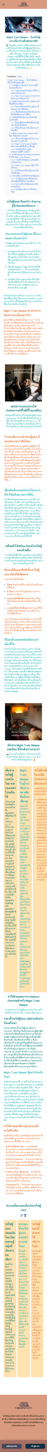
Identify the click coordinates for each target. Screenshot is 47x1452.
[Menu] (3, 4)
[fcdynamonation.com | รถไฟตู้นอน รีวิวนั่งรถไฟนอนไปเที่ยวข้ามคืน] (23, 4)
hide (19, 76)
